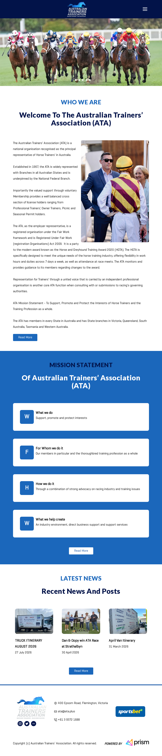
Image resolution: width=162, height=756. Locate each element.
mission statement (81, 364)
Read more (25, 337)
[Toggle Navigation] (145, 9)
